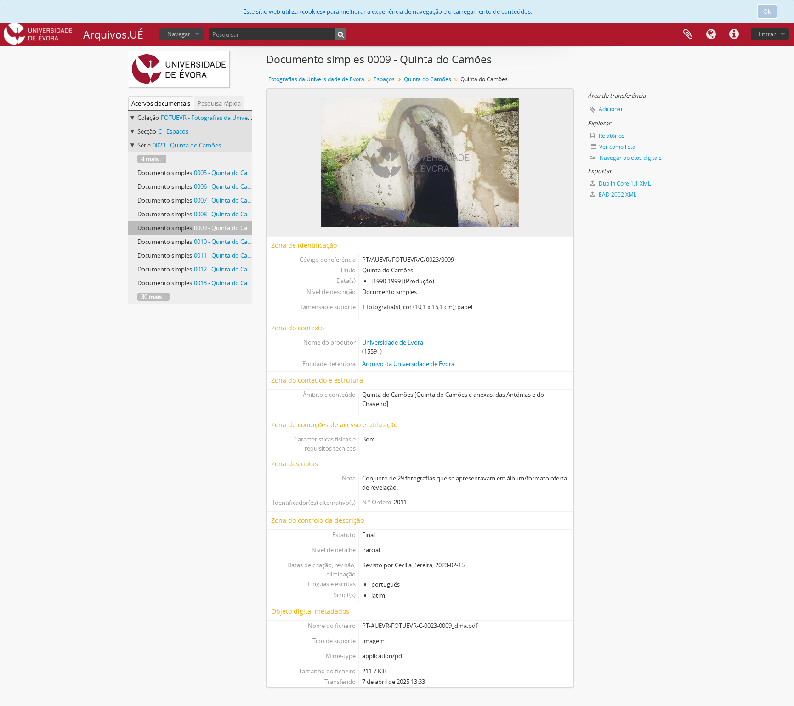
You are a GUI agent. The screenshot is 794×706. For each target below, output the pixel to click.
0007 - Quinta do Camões (228, 200)
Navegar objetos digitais (630, 158)
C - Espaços (173, 131)
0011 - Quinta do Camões (228, 255)
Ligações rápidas (733, 34)
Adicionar (611, 109)
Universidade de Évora (392, 342)
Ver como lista (616, 147)
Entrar (767, 34)
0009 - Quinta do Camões (228, 228)
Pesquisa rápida (219, 103)
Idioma (710, 34)
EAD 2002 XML (616, 194)
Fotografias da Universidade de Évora (316, 79)
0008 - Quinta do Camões (228, 214)
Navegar (178, 34)
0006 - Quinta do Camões (228, 186)
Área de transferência (687, 34)
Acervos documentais (160, 103)
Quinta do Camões (427, 79)
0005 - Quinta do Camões (228, 173)
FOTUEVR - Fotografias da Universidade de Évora (227, 117)
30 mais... (153, 297)
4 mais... (152, 159)
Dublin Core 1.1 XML (624, 183)
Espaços (384, 79)
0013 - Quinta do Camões (228, 283)
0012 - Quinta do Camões (228, 269)
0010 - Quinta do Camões (228, 241)
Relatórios (610, 136)
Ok (767, 11)
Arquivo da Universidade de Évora (408, 364)
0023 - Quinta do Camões (187, 145)
